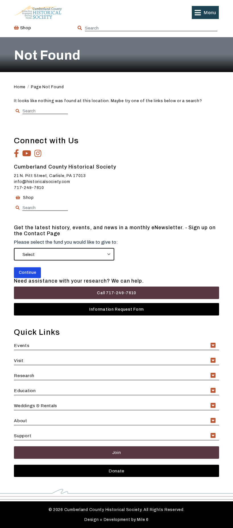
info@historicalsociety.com (42, 182)
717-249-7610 (29, 188)
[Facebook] (16, 153)
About (20, 420)
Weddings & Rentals (35, 405)
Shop (25, 27)
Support (22, 435)
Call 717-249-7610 (116, 293)
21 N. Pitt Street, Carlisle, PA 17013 (50, 176)
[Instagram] (38, 153)
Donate (116, 470)
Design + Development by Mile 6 (116, 520)
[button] (205, 12)
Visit (19, 360)
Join (116, 452)
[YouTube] (27, 153)
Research (24, 375)
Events (21, 345)
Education (25, 390)
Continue (27, 272)
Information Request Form (116, 309)
